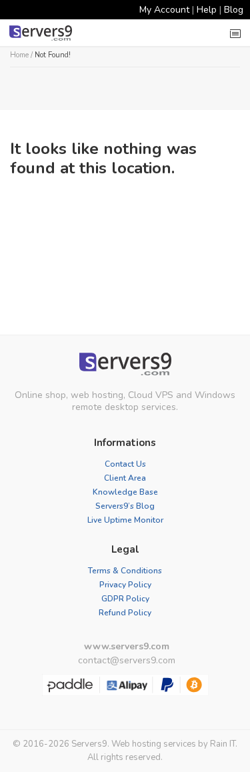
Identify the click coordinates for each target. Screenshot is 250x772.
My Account (164, 9)
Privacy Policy (125, 584)
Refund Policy (125, 612)
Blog (233, 9)
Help (207, 9)
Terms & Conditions (125, 570)
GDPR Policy (125, 598)
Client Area (125, 478)
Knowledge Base (125, 492)
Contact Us (125, 464)
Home (19, 55)
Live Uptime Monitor (125, 520)
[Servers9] (125, 364)
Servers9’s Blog (125, 506)
